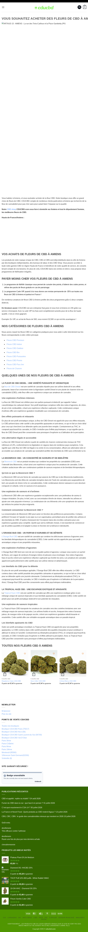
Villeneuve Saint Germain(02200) (15, 755)
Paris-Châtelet (7, 744)
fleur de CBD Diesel (12, 387)
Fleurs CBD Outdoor (15, 348)
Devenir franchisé (66, 917)
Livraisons (12, 917)
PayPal (44, 919)
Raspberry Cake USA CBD (11, 681)
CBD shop (11, 209)
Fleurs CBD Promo (14, 360)
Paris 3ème (6, 741)
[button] (3, 7)
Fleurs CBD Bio (13, 352)
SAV (19, 917)
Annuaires (80, 917)
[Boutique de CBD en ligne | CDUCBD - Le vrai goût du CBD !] (44, 7)
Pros (41, 917)
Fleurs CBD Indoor (14, 344)
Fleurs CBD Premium (15, 340)
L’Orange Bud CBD (9, 537)
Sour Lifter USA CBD (38, 681)
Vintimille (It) (7, 758)
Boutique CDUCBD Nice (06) (14, 732)
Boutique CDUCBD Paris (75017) (15, 729)
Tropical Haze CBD (12, 593)
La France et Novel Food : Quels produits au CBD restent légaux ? (28, 812)
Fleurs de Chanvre (14, 368)
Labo (35, 917)
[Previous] (2, 671)
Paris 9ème (6, 746)
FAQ (46, 917)
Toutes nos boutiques (10, 726)
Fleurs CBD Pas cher (15, 364)
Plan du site (6, 714)
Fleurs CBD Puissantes (16, 356)
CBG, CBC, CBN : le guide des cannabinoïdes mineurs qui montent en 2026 (32, 816)
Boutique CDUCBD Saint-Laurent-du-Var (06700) (22, 735)
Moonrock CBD (10, 462)
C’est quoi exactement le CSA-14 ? (16, 807)
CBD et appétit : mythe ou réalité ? (15, 799)
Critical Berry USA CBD (68, 681)
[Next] (86, 671)
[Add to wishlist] (25, 653)
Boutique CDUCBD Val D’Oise (14, 738)
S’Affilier (53, 917)
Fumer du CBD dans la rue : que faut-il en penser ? (22, 803)
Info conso (27, 917)
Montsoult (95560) (9, 752)
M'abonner (6, 711)
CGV (4, 917)
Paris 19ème (7, 749)
